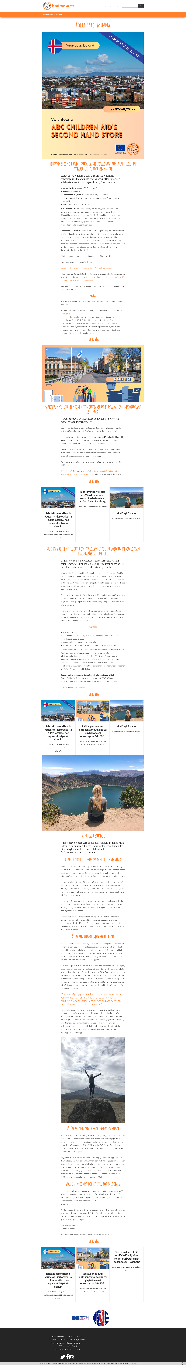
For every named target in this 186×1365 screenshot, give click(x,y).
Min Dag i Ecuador (93, 835)
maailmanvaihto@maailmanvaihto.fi (103, 323)
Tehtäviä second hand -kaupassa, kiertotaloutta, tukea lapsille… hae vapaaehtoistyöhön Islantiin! (93, 166)
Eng (111, 6)
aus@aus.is (67, 314)
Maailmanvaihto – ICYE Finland (52, 15)
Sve (117, 6)
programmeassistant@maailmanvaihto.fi (78, 474)
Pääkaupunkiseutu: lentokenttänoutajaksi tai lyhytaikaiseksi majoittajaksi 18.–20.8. (93, 409)
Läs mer (133, 1363)
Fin (106, 6)
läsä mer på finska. (78, 687)
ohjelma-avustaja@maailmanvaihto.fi (106, 471)
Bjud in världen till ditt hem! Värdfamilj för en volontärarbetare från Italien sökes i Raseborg (93, 551)
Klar (140, 1363)
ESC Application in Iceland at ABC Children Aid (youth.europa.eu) (86, 268)
